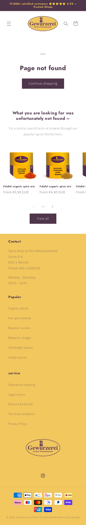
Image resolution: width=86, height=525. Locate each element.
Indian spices (17, 357)
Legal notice (16, 394)
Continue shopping (43, 83)
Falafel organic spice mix (19, 186)
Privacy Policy (17, 424)
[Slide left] (33, 206)
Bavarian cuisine (19, 328)
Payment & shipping (21, 385)
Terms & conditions (21, 414)
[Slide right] (52, 206)
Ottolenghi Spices (20, 347)
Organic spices (18, 308)
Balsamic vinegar (19, 338)
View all (43, 218)
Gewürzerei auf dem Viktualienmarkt (36, 517)
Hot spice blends (19, 318)
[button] (9, 23)
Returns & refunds (20, 404)
